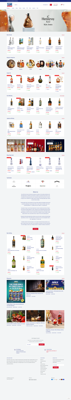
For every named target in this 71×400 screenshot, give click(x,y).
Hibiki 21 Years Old (58, 144)
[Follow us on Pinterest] (34, 393)
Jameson (9, 120)
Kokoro (9, 59)
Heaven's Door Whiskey (49, 59)
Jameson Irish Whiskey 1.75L (12, 283)
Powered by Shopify (9, 392)
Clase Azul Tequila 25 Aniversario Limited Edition (30, 182)
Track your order (43, 387)
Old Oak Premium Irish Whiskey (39, 122)
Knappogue (28, 269)
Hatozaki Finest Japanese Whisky (40, 61)
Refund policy (42, 384)
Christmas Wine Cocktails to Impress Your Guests (16, 336)
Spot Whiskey (29, 120)
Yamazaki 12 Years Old (30, 144)
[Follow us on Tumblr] (35, 393)
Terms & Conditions (43, 381)
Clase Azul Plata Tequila (39, 181)
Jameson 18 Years (19, 121)
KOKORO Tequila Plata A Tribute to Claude (11, 61)
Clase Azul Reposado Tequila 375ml (11, 182)
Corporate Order (43, 374)
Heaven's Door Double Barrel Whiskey (49, 61)
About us (41, 372)
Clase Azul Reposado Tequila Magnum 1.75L (59, 182)
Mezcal (20, 8)
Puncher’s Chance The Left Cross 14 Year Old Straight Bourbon (49, 122)
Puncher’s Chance (48, 120)
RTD (27, 8)
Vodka (17, 8)
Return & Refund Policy (44, 378)
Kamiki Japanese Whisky (20, 143)
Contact (41, 385)
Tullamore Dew (38, 282)
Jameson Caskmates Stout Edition (59, 271)
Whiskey (8, 8)
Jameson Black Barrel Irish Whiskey (11, 122)
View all (63, 48)
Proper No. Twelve (58, 279)
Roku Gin (37, 143)
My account (55, 5)
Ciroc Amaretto (48, 99)
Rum (37, 8)
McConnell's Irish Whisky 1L (59, 122)
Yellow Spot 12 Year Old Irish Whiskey (30, 122)
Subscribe (41, 357)
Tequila (13, 8)
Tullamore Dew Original (40, 283)
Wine (30, 8)
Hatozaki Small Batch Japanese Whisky (30, 61)
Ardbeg (18, 59)
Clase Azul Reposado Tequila (49, 182)
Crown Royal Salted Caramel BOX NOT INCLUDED (58, 100)
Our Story (35, 242)
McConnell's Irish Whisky (59, 120)
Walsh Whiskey (29, 279)
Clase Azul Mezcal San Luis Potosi (20, 182)
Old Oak (37, 120)
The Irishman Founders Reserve (30, 281)
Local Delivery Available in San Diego (12, 0)
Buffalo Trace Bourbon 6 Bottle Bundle (30, 100)
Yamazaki (28, 143)
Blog (41, 375)
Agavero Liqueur (38, 99)
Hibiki (8, 143)
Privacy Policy (42, 377)
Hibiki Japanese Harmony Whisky (11, 145)
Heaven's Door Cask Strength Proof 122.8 (59, 61)
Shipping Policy (42, 380)
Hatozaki (28, 59)
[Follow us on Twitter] (31, 393)
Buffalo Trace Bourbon (11, 99)
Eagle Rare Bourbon (20, 99)
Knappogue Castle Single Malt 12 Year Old (30, 271)
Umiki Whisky (19, 144)
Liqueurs (33, 8)
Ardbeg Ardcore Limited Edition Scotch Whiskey (20, 61)
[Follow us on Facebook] (29, 393)
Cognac (24, 8)
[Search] (51, 5)
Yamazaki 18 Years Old (49, 144)
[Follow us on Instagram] (32, 393)
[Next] (64, 58)
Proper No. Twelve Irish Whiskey (59, 281)
